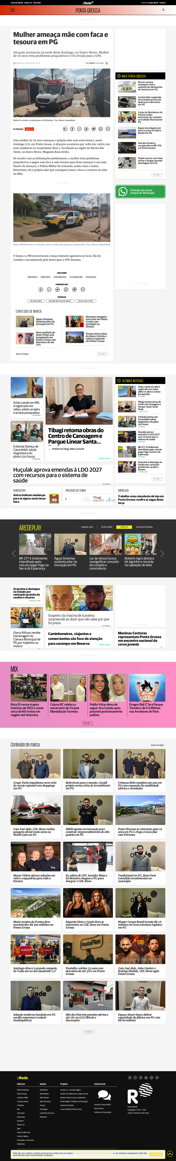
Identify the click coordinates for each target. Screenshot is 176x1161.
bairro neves (45, 277)
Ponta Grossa (22, 1094)
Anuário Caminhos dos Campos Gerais (74, 1094)
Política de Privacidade (102, 1112)
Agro (18, 1129)
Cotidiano (20, 1105)
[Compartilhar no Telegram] (93, 129)
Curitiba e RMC (22, 1098)
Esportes (20, 1121)
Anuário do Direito (67, 1105)
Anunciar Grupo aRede (102, 1105)
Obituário (43, 1117)
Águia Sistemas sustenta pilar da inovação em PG (65, 562)
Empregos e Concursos (25, 1140)
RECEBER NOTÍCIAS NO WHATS (60, 301)
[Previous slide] (66, 499)
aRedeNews (44, 1094)
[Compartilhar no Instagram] (79, 129)
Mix (18, 1109)
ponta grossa (91, 277)
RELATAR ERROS (36, 301)
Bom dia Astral (45, 1101)
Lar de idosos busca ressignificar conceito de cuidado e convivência (104, 563)
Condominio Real (60, 277)
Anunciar (149, 3)
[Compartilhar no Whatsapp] (100, 129)
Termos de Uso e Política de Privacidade (93, 1153)
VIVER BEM (106, 527)
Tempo (42, 1105)
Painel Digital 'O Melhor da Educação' (74, 1101)
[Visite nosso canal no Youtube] (141, 1078)
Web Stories (44, 1098)
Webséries (21, 1144)
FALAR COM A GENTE (85, 301)
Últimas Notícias (23, 1090)
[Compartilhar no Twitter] (86, 129)
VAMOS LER (87, 527)
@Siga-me (29, 129)
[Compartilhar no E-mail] (107, 129)
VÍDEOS (124, 527)
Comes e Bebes (22, 1136)
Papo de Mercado (23, 1132)
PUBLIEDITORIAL (144, 527)
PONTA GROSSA (88, 10)
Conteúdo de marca (47, 1113)
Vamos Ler (21, 1125)
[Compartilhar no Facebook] (72, 129)
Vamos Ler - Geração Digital (70, 1090)
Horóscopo (21, 1117)
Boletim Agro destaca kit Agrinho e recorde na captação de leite (139, 562)
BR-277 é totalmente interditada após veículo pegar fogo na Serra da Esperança (34, 563)
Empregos (43, 1109)
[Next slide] (109, 499)
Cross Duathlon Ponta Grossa (71, 1109)
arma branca (32, 277)
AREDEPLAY (30, 527)
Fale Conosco (99, 1108)
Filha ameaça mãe (76, 277)
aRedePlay (44, 1090)
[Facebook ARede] (130, 1078)
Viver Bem (21, 1113)
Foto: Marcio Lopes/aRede (65, 120)
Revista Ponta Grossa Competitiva (73, 1098)
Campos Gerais (22, 1101)
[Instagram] (135, 1078)
